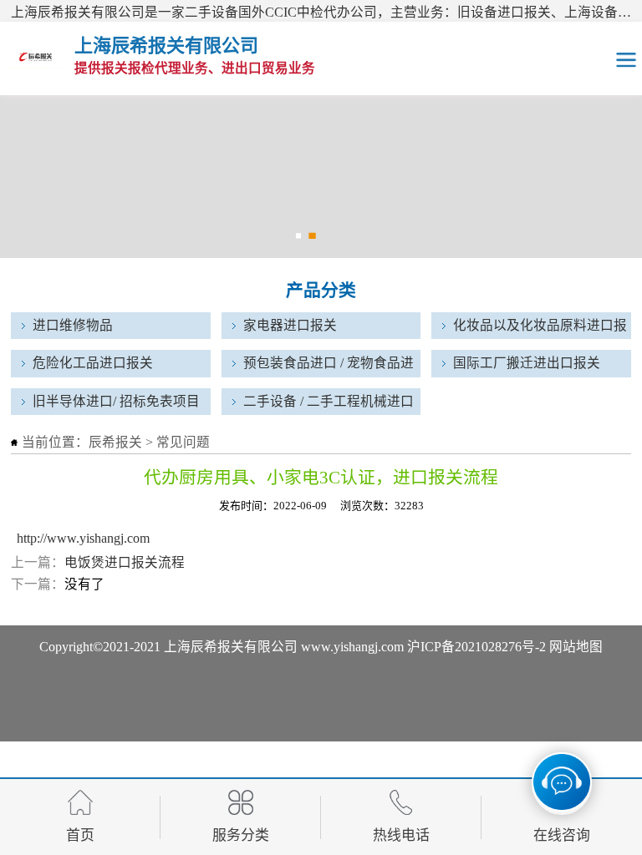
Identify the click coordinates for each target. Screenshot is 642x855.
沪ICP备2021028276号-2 (476, 647)
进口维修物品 (73, 325)
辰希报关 (115, 442)
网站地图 (576, 647)
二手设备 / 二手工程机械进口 (328, 401)
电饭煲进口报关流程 (124, 562)
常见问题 (183, 442)
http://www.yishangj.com (83, 538)
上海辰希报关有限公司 (231, 647)
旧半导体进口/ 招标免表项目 (116, 401)
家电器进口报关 (290, 325)
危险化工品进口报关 (93, 363)
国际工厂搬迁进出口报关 (526, 363)
